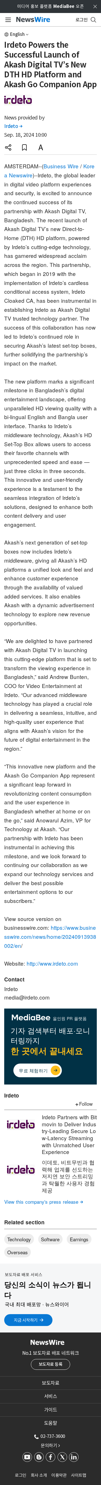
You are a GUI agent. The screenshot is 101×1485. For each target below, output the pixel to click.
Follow (86, 1103)
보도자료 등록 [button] (51, 1364)
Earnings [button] (79, 1239)
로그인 (20, 1475)
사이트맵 (78, 1475)
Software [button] (50, 1239)
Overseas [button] (17, 1252)
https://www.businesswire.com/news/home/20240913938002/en (50, 936)
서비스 (50, 1396)
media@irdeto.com (27, 997)
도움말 (50, 1423)
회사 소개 (39, 1475)
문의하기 (50, 1445)
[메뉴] (7, 20)
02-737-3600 (52, 1436)
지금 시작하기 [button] (26, 1320)
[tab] (50, 1383)
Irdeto (13, 126)
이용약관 (58, 1475)
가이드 (50, 1410)
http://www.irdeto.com (52, 963)
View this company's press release (43, 1201)
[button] (8, 147)
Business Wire (61, 166)
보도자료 (50, 1383)
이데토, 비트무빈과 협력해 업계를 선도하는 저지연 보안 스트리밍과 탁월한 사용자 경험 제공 (68, 1176)
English (17, 34)
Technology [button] (19, 1239)
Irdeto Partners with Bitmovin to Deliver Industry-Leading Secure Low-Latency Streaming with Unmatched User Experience (69, 1134)
